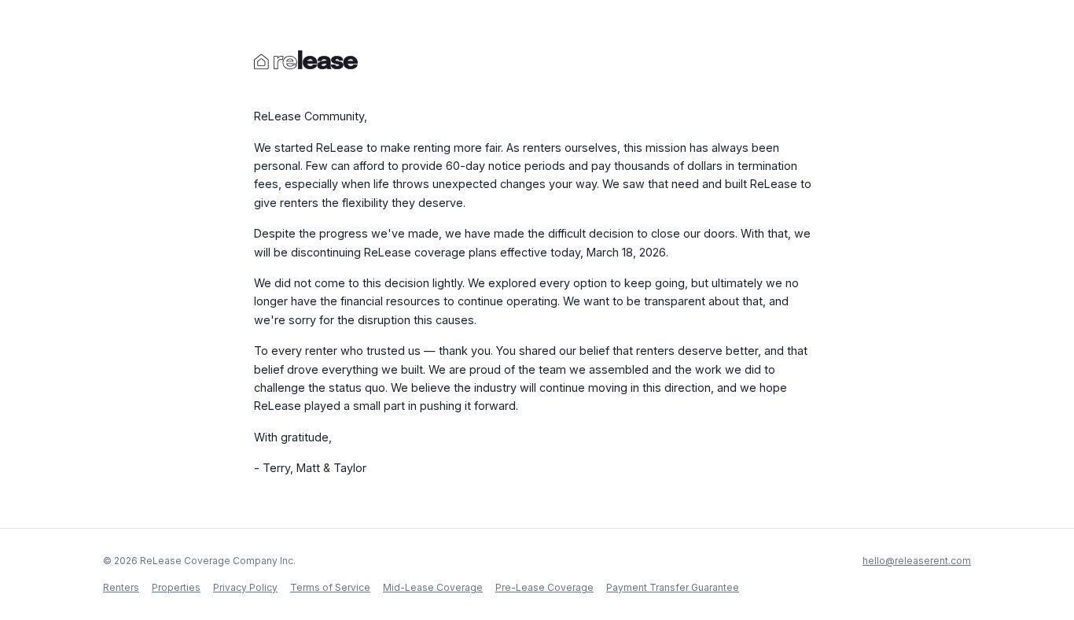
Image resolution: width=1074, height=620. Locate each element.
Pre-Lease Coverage (544, 587)
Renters (121, 587)
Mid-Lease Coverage (433, 587)
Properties (176, 587)
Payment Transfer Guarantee (672, 587)
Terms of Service (330, 587)
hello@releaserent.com (917, 560)
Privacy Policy (245, 587)
